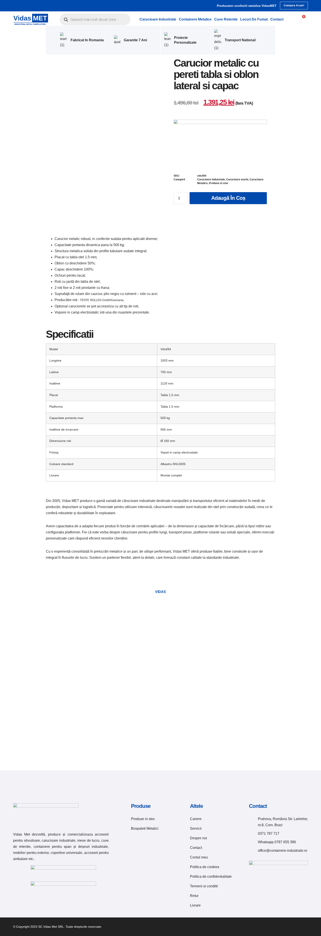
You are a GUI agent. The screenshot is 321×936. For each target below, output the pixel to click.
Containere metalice (195, 19)
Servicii (196, 828)
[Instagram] (24, 5)
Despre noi (198, 838)
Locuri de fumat (254, 19)
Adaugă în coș (228, 198)
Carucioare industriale (158, 19)
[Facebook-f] (15, 5)
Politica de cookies (204, 867)
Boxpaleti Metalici (145, 828)
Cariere (196, 819)
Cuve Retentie (226, 19)
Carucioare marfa (237, 179)
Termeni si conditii (204, 886)
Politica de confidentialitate (211, 876)
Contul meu (199, 857)
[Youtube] (33, 5)
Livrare (195, 905)
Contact (276, 19)
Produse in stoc (218, 183)
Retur (194, 896)
